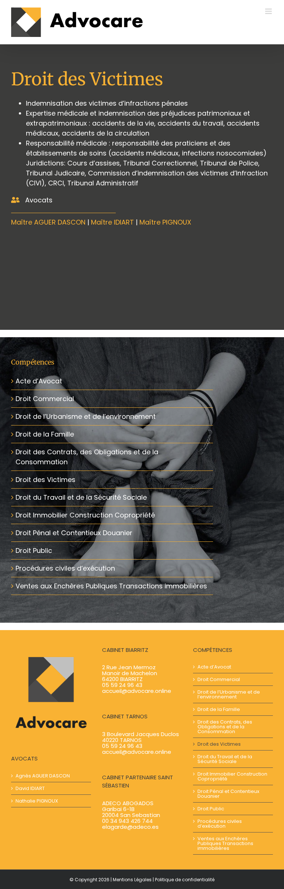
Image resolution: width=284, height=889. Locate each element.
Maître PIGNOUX (165, 222)
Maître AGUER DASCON (48, 222)
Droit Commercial (45, 398)
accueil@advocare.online (136, 691)
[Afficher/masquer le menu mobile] (269, 11)
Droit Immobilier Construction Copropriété (85, 515)
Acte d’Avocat (39, 381)
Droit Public (34, 550)
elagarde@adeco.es (130, 827)
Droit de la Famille (45, 434)
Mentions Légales (132, 879)
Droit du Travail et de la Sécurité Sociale (81, 497)
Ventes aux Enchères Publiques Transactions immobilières (111, 586)
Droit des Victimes (45, 479)
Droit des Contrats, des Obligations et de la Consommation (224, 726)
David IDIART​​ (30, 788)
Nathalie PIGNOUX (37, 801)
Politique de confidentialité (184, 879)
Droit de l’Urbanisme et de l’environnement (86, 416)
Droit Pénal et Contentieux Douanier (74, 532)
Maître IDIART (112, 222)
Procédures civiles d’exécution (65, 568)
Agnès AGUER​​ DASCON (43, 775)
